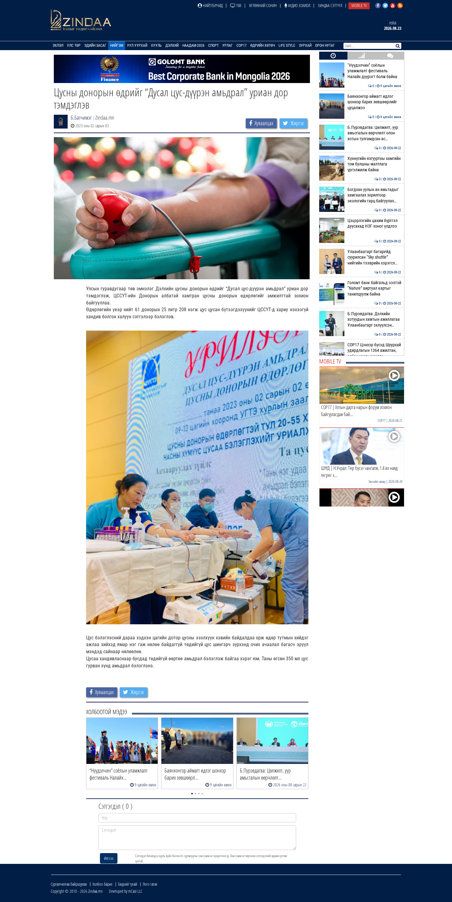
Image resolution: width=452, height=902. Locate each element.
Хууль (156, 45)
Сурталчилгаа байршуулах (69, 884)
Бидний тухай (127, 884)
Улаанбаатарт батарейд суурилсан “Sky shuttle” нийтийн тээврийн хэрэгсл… (374, 257)
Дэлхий (172, 45)
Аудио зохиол (298, 5)
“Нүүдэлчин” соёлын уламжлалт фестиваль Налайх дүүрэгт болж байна (374, 71)
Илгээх (108, 858)
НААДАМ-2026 (193, 45)
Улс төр (74, 45)
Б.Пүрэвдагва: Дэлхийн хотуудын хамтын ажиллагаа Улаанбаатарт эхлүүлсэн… (374, 319)
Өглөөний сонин (263, 5)
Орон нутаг (325, 45)
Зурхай (305, 45)
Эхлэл (58, 45)
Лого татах (150, 884)
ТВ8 (238, 5)
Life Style (287, 45)
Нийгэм (116, 45)
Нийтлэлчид (212, 5)
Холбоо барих (103, 884)
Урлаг (227, 45)
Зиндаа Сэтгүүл (330, 5)
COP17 (241, 45)
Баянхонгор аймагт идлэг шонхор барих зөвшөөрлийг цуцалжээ (374, 102)
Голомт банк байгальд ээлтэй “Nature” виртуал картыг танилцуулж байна (374, 288)
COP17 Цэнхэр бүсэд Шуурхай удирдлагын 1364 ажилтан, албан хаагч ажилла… (374, 350)
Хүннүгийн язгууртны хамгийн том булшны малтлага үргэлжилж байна (374, 164)
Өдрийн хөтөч (262, 45)
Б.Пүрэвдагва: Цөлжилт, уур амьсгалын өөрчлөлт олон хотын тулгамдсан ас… (374, 133)
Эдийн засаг (95, 45)
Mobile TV (359, 5)
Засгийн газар (377, 481)
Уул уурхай (137, 45)
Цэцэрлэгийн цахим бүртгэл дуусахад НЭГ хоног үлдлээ (374, 223)
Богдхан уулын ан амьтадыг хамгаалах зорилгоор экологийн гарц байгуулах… (374, 195)
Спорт (213, 45)
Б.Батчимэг (81, 117)
